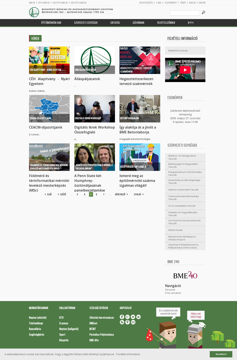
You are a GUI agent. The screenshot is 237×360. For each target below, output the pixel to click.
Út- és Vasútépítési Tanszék (182, 205)
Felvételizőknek (166, 23)
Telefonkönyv (171, 3)
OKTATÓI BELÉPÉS (146, 3)
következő (120, 194)
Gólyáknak (138, 23)
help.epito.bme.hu (78, 3)
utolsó (137, 194)
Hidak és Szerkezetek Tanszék (183, 189)
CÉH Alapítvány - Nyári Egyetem (45, 69)
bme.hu (32, 3)
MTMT (92, 329)
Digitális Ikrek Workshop (88, 118)
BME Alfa (94, 340)
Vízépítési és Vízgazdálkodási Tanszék (182, 214)
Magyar (202, 3)
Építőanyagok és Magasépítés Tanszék (183, 165)
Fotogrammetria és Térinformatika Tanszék (185, 174)
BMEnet (93, 323)
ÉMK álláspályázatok (85, 69)
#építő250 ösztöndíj (178, 50)
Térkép (183, 3)
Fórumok (170, 289)
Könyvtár (64, 340)
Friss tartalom (173, 292)
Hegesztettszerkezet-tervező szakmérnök (136, 69)
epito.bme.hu (44, 3)
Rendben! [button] (221, 354)
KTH (61, 317)
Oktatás (115, 23)
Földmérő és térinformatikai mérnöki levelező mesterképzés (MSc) (49, 166)
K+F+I (190, 23)
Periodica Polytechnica (101, 334)
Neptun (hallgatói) (68, 329)
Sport (62, 334)
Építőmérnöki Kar (51, 23)
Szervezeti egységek (86, 23)
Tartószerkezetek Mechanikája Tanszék (183, 198)
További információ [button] (128, 354)
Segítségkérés (36, 334)
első (49, 194)
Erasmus (63, 323)
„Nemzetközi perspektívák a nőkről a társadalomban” (94, 166)
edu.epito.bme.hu (60, 3)
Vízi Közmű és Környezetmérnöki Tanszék (184, 222)
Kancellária (35, 329)
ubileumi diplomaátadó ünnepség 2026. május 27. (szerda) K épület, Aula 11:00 (185, 116)
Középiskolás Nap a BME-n (133, 166)
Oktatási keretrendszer (101, 317)
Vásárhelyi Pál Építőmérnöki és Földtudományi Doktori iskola (183, 246)
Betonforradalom (129, 118)
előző (63, 194)
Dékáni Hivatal (175, 230)
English (192, 3)
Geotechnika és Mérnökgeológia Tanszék (184, 182)
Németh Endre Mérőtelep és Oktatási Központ (182, 238)
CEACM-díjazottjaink (40, 118)
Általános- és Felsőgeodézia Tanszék (182, 157)
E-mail (158, 3)
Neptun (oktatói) (37, 317)
